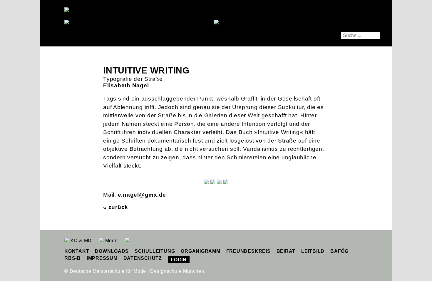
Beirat (286, 251)
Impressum (102, 258)
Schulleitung (155, 251)
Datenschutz (142, 258)
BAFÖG (339, 251)
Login (179, 259)
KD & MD (80, 240)
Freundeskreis (248, 251)
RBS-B (72, 258)
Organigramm (200, 251)
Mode (111, 240)
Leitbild (312, 251)
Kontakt (76, 251)
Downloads (112, 251)
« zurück (115, 207)
